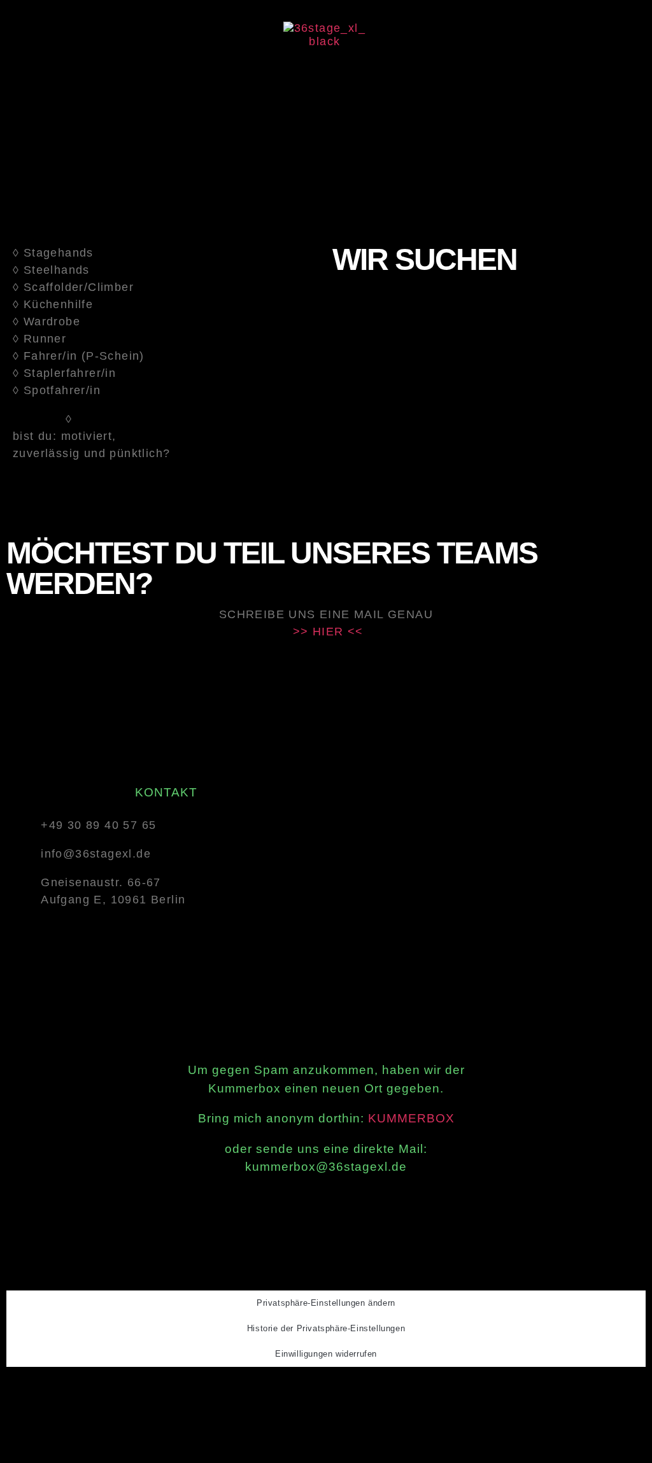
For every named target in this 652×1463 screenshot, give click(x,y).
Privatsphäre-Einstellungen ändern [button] (326, 1303)
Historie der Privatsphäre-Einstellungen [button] (326, 1328)
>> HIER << (328, 631)
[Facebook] (295, 1390)
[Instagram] (327, 1390)
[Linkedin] (360, 1390)
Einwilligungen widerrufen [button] (326, 1354)
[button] (324, 74)
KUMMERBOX (411, 1118)
